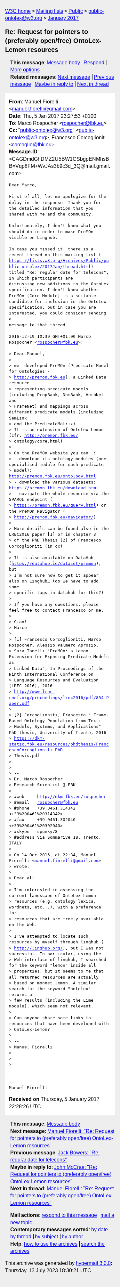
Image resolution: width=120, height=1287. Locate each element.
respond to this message (69, 1215)
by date (99, 1229)
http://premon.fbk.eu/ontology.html (52, 476)
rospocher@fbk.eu (83, 123)
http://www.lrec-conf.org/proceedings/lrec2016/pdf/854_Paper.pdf (59, 697)
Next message (74, 77)
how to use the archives (50, 1244)
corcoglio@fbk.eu (32, 144)
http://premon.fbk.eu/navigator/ (53, 517)
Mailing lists (49, 11)
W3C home (18, 11)
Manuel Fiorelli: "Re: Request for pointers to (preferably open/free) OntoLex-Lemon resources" (62, 1138)
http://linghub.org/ (38, 948)
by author (72, 1236)
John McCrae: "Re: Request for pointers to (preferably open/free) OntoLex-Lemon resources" (60, 1174)
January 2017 (63, 18)
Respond (94, 62)
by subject (46, 1236)
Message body (63, 62)
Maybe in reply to (54, 84)
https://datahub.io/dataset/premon (54, 563)
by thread (20, 1236)
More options (25, 69)
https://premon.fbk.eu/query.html (55, 505)
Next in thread (93, 84)
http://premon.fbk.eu (39, 377)
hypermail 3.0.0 (93, 1263)
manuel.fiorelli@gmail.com (42, 108)
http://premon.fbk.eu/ (51, 435)
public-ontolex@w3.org (46, 130)
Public (75, 11)
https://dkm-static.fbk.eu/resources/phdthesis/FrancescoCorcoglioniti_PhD (59, 744)
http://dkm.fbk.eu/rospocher (71, 796)
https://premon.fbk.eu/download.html (54, 487)
